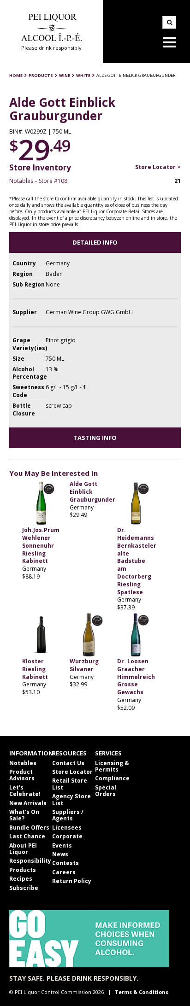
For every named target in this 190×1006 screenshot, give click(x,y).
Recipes (20, 879)
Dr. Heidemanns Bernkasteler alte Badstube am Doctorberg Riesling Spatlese (136, 561)
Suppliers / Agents (67, 815)
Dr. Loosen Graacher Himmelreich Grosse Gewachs (136, 676)
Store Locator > (158, 167)
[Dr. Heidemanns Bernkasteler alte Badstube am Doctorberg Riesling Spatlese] (136, 503)
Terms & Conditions (141, 991)
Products (22, 870)
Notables (22, 763)
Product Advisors (22, 775)
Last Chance (27, 836)
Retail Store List (69, 784)
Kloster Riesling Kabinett (35, 669)
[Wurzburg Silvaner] (89, 635)
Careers (64, 872)
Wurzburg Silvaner (84, 665)
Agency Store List (71, 799)
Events (62, 845)
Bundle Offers (29, 827)
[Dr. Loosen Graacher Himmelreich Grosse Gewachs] (136, 635)
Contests (65, 863)
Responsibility (30, 861)
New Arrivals (28, 803)
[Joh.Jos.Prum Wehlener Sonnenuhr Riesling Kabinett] (41, 503)
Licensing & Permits (112, 766)
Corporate (67, 836)
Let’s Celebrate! (25, 791)
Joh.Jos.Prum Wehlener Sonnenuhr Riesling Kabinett (40, 545)
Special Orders (105, 791)
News (60, 854)
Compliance (112, 778)
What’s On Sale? (24, 815)
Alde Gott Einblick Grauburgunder (92, 491)
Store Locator (72, 772)
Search (169, 22)
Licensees (67, 827)
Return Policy (71, 881)
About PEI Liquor (23, 849)
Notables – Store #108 (38, 181)
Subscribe (23, 888)
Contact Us (68, 763)
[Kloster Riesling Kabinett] (41, 635)
